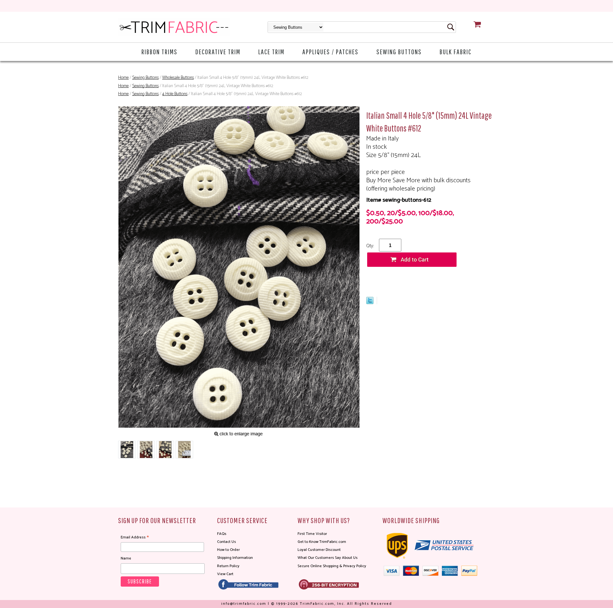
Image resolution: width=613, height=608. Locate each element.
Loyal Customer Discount (319, 550)
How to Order (228, 550)
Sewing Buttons (399, 52)
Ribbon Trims (159, 52)
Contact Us (226, 542)
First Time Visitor (312, 534)
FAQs (221, 534)
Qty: (370, 246)
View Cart (225, 574)
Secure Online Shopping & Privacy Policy (332, 566)
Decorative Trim (217, 52)
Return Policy (228, 566)
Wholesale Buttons (178, 77)
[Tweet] (370, 302)
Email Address (135, 537)
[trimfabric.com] (174, 27)
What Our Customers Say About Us (328, 558)
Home (123, 77)
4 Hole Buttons (174, 94)
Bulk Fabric (456, 52)
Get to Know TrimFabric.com (322, 542)
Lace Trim (271, 52)
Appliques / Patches (330, 52)
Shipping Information (235, 558)
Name (126, 558)
